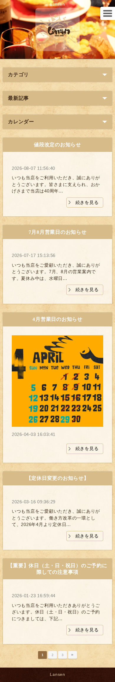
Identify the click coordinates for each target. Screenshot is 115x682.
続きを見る (87, 202)
